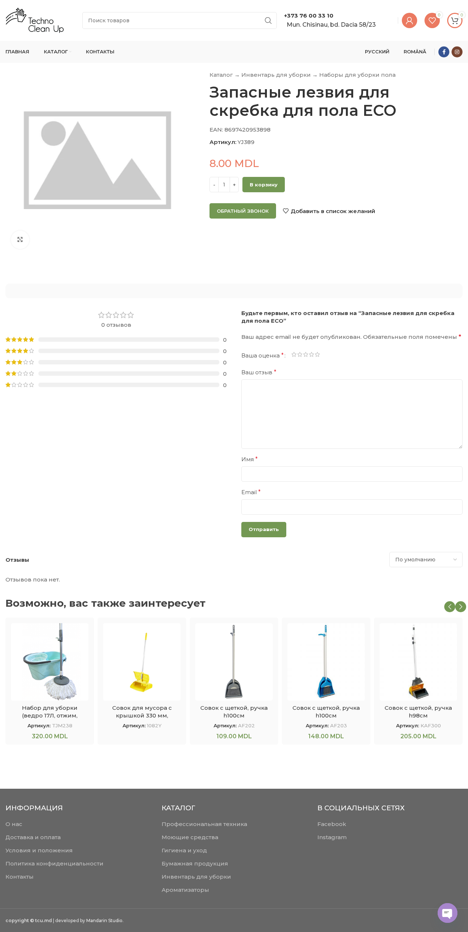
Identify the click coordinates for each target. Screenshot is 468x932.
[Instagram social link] (457, 51)
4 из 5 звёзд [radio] (311, 355)
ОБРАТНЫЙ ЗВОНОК (243, 211)
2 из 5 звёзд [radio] (300, 355)
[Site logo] (34, 19)
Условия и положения (39, 850)
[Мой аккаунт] (409, 20)
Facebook (331, 824)
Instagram (332, 837)
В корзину (264, 184)
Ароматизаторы (185, 889)
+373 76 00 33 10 (308, 15)
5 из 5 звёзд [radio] (317, 355)
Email (251, 492)
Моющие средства (190, 837)
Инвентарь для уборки (276, 74)
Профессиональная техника (204, 824)
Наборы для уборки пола (357, 74)
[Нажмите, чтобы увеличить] (20, 240)
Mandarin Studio (104, 920)
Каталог (221, 74)
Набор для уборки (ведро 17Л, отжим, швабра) (50, 715)
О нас (13, 824)
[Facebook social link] (443, 51)
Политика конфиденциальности (54, 863)
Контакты (19, 876)
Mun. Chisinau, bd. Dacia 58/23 (331, 24)
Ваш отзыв (258, 372)
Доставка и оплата (33, 837)
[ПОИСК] (268, 20)
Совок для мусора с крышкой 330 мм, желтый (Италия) (142, 715)
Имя (249, 459)
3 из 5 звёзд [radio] (306, 355)
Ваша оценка (262, 356)
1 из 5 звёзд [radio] (294, 355)
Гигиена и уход (184, 850)
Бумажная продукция (195, 863)
